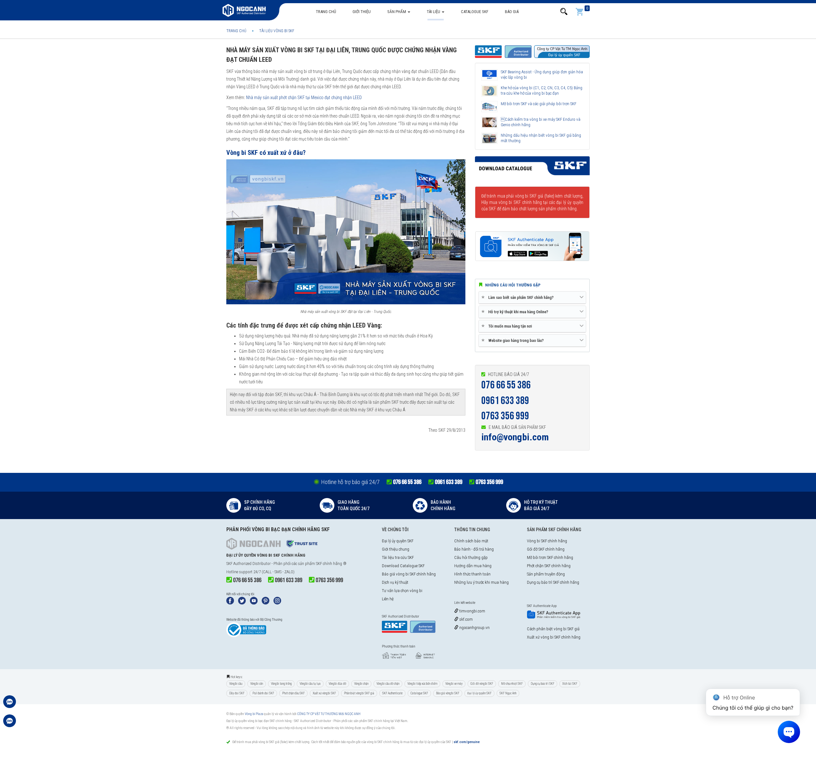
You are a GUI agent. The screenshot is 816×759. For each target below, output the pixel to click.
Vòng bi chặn (361, 683)
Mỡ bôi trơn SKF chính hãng (550, 557)
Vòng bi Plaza (254, 714)
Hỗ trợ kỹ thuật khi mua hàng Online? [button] (516, 311)
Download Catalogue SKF (403, 565)
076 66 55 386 (506, 385)
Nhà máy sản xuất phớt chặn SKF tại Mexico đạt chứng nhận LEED (304, 97)
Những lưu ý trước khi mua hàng (481, 582)
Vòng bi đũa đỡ (337, 683)
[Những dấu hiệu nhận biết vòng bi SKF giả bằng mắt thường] (489, 138)
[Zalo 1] (9, 704)
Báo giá (512, 11)
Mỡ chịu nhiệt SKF (512, 683)
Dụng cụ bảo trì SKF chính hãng (553, 582)
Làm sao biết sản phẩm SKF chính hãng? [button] (519, 297)
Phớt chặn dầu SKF (293, 693)
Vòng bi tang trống (281, 683)
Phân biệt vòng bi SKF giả (359, 693)
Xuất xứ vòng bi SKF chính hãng (553, 637)
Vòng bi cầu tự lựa (310, 683)
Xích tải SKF (569, 683)
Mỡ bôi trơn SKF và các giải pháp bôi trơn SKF (538, 103)
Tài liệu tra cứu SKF (398, 557)
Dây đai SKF (236, 693)
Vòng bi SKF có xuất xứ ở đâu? (266, 152)
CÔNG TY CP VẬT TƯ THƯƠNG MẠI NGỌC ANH (329, 714)
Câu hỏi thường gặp (471, 557)
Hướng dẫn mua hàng (473, 565)
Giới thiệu (362, 11)
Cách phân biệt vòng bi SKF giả (553, 628)
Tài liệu (434, 11)
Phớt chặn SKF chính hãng (549, 565)
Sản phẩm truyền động (546, 574)
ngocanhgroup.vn (474, 627)
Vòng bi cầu (235, 683)
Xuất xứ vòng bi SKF (324, 693)
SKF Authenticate (392, 693)
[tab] (532, 298)
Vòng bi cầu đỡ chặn (387, 683)
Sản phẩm (397, 11)
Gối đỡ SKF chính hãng (546, 549)
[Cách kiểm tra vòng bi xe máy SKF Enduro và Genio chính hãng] (489, 122)
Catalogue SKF (474, 11)
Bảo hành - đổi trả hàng (474, 549)
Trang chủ (326, 11)
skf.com (465, 619)
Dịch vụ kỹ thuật (395, 582)
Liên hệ (388, 598)
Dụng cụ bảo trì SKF (542, 683)
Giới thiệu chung (395, 549)
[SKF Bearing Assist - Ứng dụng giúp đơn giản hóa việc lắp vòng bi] (489, 75)
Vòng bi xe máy (454, 683)
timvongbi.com (471, 611)
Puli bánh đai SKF (263, 693)
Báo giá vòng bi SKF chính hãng (409, 574)
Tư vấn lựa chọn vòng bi (402, 590)
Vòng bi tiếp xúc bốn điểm (422, 683)
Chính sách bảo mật (471, 541)
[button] (564, 11)
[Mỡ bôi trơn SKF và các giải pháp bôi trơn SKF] (489, 106)
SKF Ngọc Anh (507, 693)
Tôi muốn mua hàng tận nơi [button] (508, 326)
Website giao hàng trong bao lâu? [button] (514, 340)
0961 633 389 (505, 400)
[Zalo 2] (9, 724)
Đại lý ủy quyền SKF (397, 541)
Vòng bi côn (256, 683)
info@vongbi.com (515, 437)
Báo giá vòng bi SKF (447, 693)
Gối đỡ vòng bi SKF (481, 683)
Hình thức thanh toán (472, 574)
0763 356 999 (505, 416)
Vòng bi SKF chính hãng (547, 541)
